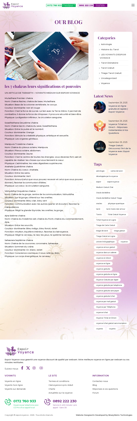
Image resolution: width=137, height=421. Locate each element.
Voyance (105, 83)
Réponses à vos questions (105, 389)
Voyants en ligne (13, 381)
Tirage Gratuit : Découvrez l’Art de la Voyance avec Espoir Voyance (120, 150)
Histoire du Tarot (110, 49)
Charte (52, 389)
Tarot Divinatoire (109, 63)
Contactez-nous (100, 381)
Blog (94, 385)
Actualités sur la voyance (61, 393)
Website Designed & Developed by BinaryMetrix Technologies (104, 415)
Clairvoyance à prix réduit (61, 385)
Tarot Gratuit (107, 68)
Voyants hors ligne (14, 385)
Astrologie (106, 44)
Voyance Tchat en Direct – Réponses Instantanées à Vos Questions (118, 128)
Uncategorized (109, 78)
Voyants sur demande (15, 389)
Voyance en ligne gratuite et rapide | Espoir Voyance (118, 109)
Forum (95, 393)
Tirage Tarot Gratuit (111, 73)
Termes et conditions (59, 381)
